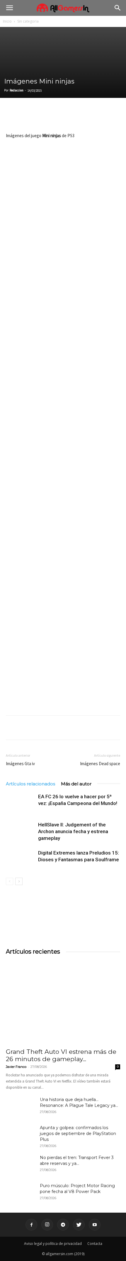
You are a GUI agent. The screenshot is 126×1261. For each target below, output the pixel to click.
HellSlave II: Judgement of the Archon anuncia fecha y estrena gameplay (73, 831)
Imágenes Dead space (100, 763)
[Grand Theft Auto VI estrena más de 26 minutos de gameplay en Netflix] (63, 1002)
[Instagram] (47, 1225)
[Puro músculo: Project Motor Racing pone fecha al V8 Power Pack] (20, 1193)
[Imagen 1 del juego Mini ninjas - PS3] (63, 249)
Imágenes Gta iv (20, 763)
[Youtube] (95, 1225)
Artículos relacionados (30, 784)
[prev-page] (9, 881)
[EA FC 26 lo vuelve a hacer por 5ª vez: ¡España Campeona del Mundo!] (20, 803)
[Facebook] (12, 118)
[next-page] (19, 881)
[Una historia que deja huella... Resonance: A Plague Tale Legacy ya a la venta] (20, 1107)
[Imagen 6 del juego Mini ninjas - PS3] (63, 602)
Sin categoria (28, 21)
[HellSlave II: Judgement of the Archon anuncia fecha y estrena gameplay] (20, 831)
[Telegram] (65, 118)
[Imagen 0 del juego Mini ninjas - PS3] (63, 179)
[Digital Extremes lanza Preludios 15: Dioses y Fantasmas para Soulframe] (20, 860)
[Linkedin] (39, 118)
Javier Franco (16, 1067)
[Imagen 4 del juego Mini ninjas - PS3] (63, 461)
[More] (79, 118)
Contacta (94, 1243)
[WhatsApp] (52, 118)
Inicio (7, 21)
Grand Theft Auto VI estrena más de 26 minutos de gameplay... (61, 1055)
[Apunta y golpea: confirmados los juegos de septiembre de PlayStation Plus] (20, 1135)
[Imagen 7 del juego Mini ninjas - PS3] (63, 672)
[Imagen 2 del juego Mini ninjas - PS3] (63, 320)
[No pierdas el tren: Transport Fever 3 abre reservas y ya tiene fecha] (20, 1165)
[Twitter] (25, 118)
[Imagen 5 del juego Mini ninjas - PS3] (63, 531)
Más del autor (76, 784)
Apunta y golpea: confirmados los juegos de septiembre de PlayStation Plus (78, 1133)
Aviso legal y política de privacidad (53, 1243)
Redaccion (16, 90)
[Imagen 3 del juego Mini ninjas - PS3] (63, 390)
